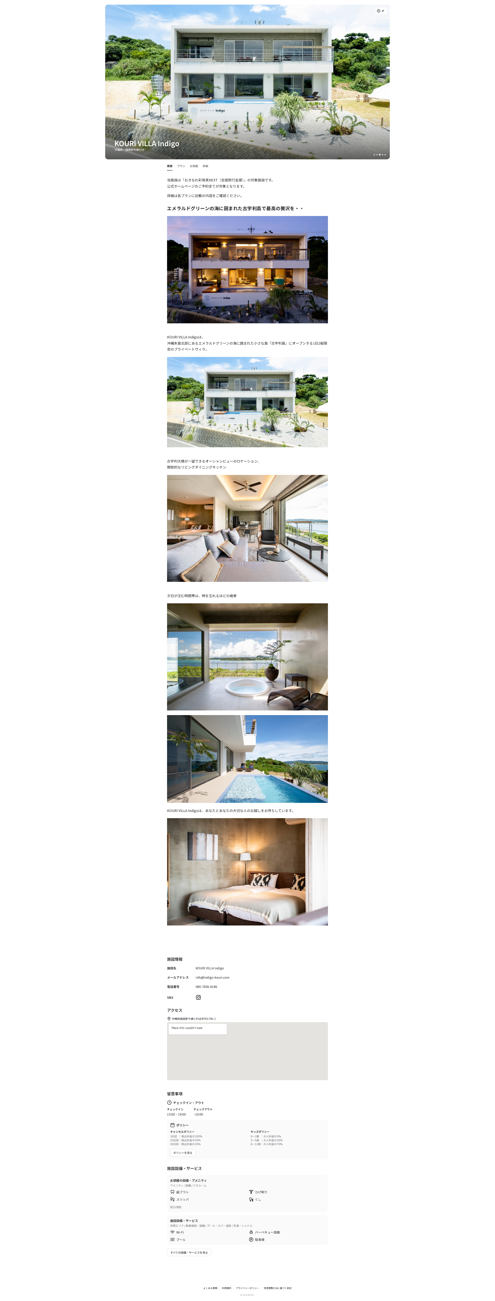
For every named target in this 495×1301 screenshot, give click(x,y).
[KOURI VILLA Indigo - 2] (374, 154)
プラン (181, 166)
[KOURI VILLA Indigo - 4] (380, 154)
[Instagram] (198, 997)
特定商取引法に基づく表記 (278, 1288)
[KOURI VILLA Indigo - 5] (382, 154)
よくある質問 (210, 1288)
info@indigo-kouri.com (213, 977)
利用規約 (226, 1288)
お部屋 (194, 166)
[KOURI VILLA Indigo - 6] (385, 154)
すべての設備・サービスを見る (189, 1252)
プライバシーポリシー (247, 1288)
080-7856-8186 (206, 986)
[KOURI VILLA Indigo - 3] (377, 154)
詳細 (205, 166)
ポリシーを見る (182, 1153)
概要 (169, 166)
